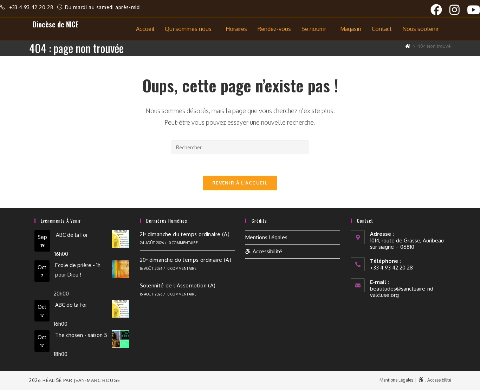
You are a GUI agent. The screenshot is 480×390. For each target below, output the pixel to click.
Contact (382, 28)
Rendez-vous (274, 28)
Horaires (236, 28)
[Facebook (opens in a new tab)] (439, 9)
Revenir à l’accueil (240, 183)
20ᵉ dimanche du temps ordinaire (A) (185, 259)
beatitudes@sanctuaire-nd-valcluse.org (402, 291)
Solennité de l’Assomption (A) (178, 285)
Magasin (350, 28)
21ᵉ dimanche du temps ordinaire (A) (184, 234)
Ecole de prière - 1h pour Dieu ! (77, 270)
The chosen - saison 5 (81, 335)
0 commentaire (183, 243)
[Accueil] (407, 46)
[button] (190, 29)
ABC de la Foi (71, 235)
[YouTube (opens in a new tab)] (473, 9)
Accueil (145, 28)
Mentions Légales (266, 237)
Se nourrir (313, 28)
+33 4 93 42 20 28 (32, 7)
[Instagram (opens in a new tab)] (458, 9)
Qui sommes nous (188, 28)
